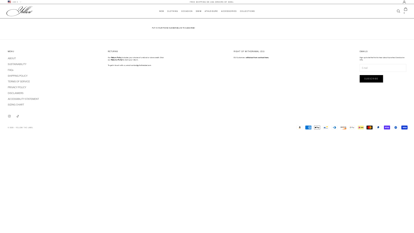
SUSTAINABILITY (17, 64)
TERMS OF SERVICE (19, 81)
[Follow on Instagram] (9, 116)
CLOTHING (172, 11)
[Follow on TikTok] (17, 116)
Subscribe (371, 78)
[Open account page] (404, 2)
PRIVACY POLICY (17, 87)
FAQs (10, 70)
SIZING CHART (16, 104)
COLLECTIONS (247, 11)
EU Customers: (251, 57)
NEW (161, 11)
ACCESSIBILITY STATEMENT (23, 99)
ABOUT (12, 58)
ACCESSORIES (229, 11)
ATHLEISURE (211, 11)
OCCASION (187, 11)
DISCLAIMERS (15, 93)
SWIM (199, 11)
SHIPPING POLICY (17, 76)
